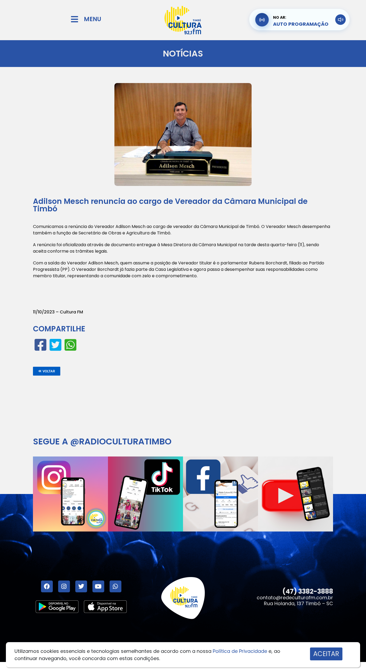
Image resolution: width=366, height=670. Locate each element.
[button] (46, 371)
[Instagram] (64, 586)
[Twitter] (81, 586)
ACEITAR (326, 653)
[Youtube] (98, 586)
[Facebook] (47, 586)
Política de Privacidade (240, 651)
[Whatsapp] (115, 586)
